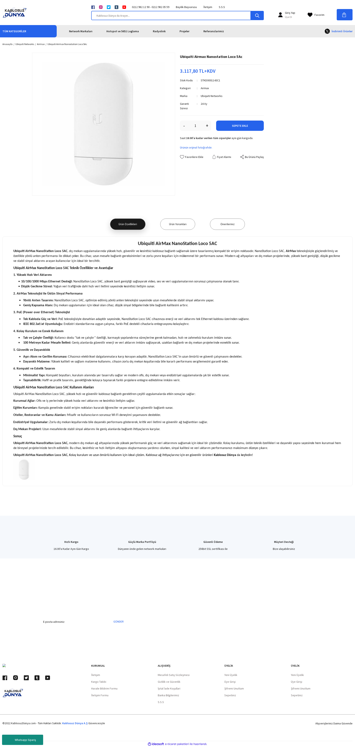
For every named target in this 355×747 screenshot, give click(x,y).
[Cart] (345, 14)
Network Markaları (80, 31)
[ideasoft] (156, 744)
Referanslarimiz (213, 31)
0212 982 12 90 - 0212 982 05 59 (150, 7)
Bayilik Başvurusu (186, 7)
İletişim (207, 7)
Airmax (205, 88)
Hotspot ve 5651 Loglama (122, 31)
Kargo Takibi (98, 682)
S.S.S (222, 7)
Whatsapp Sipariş (25, 740)
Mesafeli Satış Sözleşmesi (174, 675)
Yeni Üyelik (230, 675)
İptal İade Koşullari (169, 688)
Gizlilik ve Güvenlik (169, 682)
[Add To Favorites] (191, 157)
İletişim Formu (99, 695)
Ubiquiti (18, 251)
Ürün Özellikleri (128, 224)
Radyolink (159, 31)
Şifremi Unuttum (234, 688)
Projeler (184, 31)
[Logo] (14, 12)
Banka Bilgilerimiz (168, 695)
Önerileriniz (227, 224)
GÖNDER (118, 621)
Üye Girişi (230, 682)
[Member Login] (280, 14)
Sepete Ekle (240, 126)
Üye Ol (288, 16)
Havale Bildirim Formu (104, 688)
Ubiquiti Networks (211, 96)
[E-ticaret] (177, 744)
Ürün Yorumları (178, 224)
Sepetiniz (230, 695)
